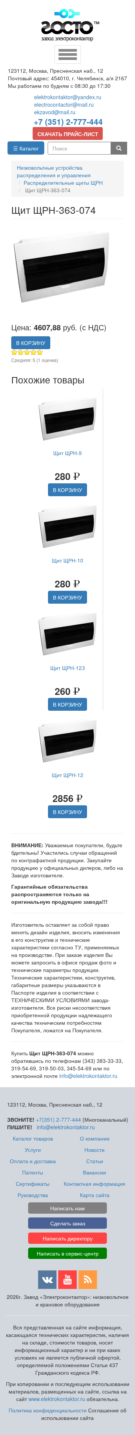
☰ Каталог (26, 148)
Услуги (33, 1149)
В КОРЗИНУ (30, 342)
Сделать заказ (67, 1223)
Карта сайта (95, 1195)
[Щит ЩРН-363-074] (63, 268)
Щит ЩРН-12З (67, 668)
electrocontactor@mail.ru (64, 104)
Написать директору (68, 1238)
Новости (94, 1149)
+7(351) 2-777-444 (58, 1119)
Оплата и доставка (33, 1161)
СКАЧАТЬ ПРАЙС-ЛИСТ (68, 134)
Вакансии (94, 1172)
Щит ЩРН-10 (67, 560)
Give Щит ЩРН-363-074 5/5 (40, 352)
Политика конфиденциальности (48, 1410)
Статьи (94, 1161)
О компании (95, 1138)
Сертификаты (33, 1183)
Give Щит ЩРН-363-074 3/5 (27, 352)
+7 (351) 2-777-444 (68, 121)
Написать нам (67, 1208)
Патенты (32, 1172)
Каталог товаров (33, 1138)
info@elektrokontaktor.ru (88, 1075)
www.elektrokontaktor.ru (56, 1399)
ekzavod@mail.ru (54, 112)
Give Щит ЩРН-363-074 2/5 (21, 352)
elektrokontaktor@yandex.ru (67, 97)
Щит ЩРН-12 (67, 775)
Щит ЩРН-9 (67, 453)
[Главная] (70, 25)
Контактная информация (94, 1183)
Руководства (33, 1195)
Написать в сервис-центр (68, 1253)
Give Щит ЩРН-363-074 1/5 (14, 352)
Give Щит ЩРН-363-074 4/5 (33, 352)
